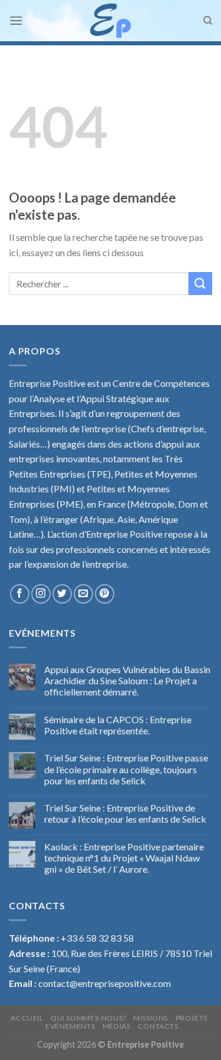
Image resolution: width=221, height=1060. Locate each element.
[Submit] (200, 283)
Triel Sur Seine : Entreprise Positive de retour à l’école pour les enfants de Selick (125, 813)
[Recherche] (207, 20)
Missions (150, 1017)
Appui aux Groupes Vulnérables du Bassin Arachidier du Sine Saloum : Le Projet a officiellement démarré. (127, 680)
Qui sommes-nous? (88, 1017)
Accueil (27, 1017)
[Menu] (16, 20)
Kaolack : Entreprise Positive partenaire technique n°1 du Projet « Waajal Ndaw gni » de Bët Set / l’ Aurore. (124, 857)
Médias (117, 1026)
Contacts (158, 1026)
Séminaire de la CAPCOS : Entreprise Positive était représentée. (118, 725)
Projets (191, 1017)
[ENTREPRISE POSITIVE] (110, 20)
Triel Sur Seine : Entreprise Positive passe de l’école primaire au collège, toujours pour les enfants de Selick (126, 769)
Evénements (70, 1026)
